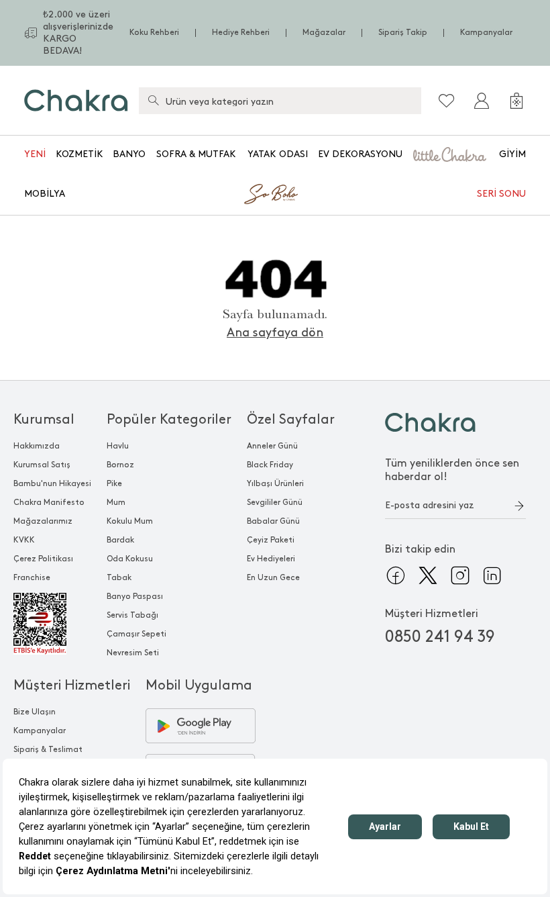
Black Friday (270, 465)
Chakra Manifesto (49, 502)
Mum (116, 502)
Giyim (512, 154)
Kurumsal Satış (41, 465)
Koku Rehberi (154, 32)
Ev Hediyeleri (271, 559)
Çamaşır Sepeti (136, 634)
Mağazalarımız (42, 521)
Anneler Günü (272, 446)
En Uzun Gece (273, 577)
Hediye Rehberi (241, 32)
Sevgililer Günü (274, 502)
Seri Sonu (501, 193)
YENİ (35, 154)
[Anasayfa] (76, 100)
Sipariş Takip (402, 32)
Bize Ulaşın (34, 712)
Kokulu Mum (130, 521)
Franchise (31, 577)
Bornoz (120, 465)
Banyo (129, 154)
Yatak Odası (278, 154)
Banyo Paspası (135, 596)
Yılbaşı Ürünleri (275, 483)
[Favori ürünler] (446, 100)
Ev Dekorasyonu (360, 154)
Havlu (118, 446)
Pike (114, 483)
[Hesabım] (481, 100)
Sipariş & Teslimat (47, 749)
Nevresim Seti (133, 653)
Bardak (120, 540)
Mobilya (44, 193)
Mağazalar (323, 32)
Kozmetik (79, 154)
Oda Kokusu (130, 559)
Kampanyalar (486, 32)
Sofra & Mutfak (196, 154)
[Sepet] (516, 100)
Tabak (119, 577)
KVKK (24, 540)
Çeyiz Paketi (270, 540)
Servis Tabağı (132, 615)
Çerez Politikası (43, 559)
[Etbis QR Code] (52, 624)
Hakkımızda (36, 446)
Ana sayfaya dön (275, 332)
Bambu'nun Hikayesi (52, 483)
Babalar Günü (273, 521)
